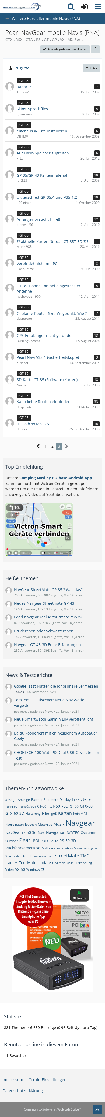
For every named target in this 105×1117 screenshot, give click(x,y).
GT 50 (74, 806)
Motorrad (45, 824)
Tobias (19, 692)
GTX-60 (86, 806)
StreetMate (67, 855)
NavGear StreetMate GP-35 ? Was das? (48, 589)
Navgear (80, 823)
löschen (31, 824)
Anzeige (24, 799)
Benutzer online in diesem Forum (42, 1044)
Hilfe (45, 813)
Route (54, 841)
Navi (41, 832)
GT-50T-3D (59, 806)
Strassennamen (41, 856)
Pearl (25, 840)
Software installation (57, 848)
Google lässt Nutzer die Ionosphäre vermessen (56, 686)
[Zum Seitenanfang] (97, 1109)
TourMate (27, 862)
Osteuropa (89, 832)
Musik (59, 824)
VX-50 (20, 869)
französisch (27, 806)
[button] (98, 6)
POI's (44, 841)
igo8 (53, 813)
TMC (84, 856)
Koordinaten (14, 824)
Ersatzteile (81, 799)
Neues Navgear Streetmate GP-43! (44, 603)
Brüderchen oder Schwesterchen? (44, 630)
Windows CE (35, 869)
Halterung (33, 813)
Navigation (55, 832)
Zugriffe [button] (22, 68)
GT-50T (42, 806)
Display (65, 799)
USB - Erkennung (79, 863)
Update (44, 862)
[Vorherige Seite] (38, 446)
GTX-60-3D (14, 813)
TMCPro (11, 863)
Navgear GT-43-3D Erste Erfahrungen (47, 644)
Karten (65, 813)
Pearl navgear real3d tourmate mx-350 (48, 617)
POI (36, 840)
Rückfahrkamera (20, 847)
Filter (93, 68)
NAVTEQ (73, 832)
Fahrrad (11, 806)
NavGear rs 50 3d (21, 832)
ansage (10, 799)
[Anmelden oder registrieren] (84, 6)
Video (9, 869)
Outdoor (11, 841)
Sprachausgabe (85, 848)
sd (38, 847)
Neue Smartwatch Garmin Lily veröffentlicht (53, 719)
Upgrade (58, 863)
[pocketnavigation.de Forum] (22, 6)
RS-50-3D (68, 840)
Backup (36, 799)
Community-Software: (52, 1109)
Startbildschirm (16, 856)
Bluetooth (51, 799)
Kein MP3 (80, 813)
